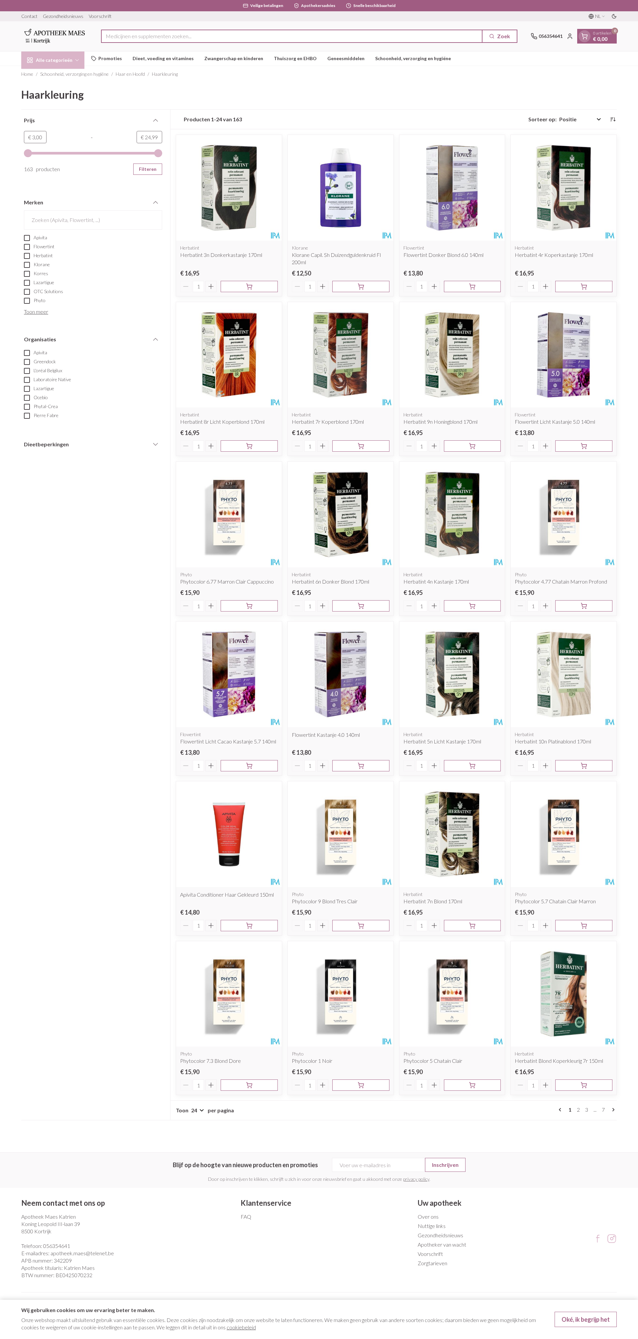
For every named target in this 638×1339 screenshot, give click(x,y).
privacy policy (416, 1179)
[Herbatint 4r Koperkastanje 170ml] (563, 188)
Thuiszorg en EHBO (295, 58)
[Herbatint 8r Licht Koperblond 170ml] (229, 355)
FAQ (246, 1216)
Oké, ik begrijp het (586, 1319)
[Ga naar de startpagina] (54, 36)
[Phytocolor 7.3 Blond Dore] (229, 994)
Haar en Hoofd (130, 74)
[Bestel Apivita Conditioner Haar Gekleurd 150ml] (249, 925)
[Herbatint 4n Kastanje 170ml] (452, 514)
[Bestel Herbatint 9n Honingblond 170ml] (472, 446)
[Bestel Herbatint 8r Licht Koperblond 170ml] (249, 446)
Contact (29, 16)
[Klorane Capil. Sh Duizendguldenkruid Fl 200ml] (340, 188)
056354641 (56, 1246)
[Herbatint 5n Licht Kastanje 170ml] (452, 674)
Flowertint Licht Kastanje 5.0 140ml (555, 421)
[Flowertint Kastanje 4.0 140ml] (340, 674)
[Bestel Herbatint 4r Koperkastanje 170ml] (583, 286)
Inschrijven (445, 1165)
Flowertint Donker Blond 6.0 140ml (443, 255)
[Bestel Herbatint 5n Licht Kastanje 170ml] (472, 765)
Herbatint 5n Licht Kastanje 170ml (442, 741)
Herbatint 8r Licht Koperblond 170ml (222, 421)
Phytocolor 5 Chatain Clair (432, 1061)
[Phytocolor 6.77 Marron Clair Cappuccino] (229, 514)
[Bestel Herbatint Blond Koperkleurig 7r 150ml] (583, 1085)
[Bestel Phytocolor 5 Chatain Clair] (472, 1085)
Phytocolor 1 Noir (312, 1061)
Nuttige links (432, 1226)
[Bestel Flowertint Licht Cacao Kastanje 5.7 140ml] (249, 765)
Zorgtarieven (432, 1263)
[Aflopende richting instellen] (613, 119)
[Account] (570, 36)
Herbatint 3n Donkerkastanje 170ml (221, 255)
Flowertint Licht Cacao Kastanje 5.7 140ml (228, 741)
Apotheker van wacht (442, 1244)
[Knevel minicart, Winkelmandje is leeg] (584, 36)
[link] (561, 1110)
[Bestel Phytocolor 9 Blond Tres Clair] (360, 925)
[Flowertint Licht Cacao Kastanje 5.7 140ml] (229, 674)
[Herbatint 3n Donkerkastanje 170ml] (229, 188)
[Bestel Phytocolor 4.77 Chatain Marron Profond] (583, 606)
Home (27, 74)
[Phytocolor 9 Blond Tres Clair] (340, 834)
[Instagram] (612, 1239)
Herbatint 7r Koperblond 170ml (328, 421)
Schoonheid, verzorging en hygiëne (413, 58)
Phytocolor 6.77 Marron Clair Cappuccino (227, 581)
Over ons (428, 1216)
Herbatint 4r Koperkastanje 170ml (554, 255)
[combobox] (291, 36)
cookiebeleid (241, 1327)
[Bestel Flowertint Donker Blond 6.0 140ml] (472, 286)
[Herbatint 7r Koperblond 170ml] (340, 355)
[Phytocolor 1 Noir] (340, 994)
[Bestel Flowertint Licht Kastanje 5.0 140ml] (583, 446)
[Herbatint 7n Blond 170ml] (452, 834)
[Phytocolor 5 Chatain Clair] (452, 994)
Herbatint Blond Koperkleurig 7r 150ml (559, 1061)
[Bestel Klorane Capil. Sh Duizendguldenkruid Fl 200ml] (360, 286)
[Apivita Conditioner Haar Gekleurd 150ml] (229, 834)
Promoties (110, 58)
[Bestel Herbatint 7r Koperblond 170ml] (360, 446)
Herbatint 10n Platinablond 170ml (553, 741)
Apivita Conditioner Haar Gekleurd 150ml (227, 894)
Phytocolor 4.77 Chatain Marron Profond (561, 581)
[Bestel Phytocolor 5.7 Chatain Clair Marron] (583, 925)
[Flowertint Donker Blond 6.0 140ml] (452, 188)
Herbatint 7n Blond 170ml (432, 901)
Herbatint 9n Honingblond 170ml (440, 421)
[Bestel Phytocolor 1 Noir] (360, 1085)
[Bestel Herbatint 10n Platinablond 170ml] (583, 765)
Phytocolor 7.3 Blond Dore (210, 1061)
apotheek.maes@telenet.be (82, 1253)
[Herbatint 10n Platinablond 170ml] (563, 674)
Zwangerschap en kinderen (233, 58)
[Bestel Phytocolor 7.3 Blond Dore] (249, 1085)
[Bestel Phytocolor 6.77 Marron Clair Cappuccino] (249, 606)
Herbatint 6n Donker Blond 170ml (330, 581)
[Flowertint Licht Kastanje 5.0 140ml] (563, 355)
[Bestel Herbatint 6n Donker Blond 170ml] (360, 606)
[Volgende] (612, 1110)
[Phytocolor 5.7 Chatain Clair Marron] (563, 834)
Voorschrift (100, 16)
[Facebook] (598, 1239)
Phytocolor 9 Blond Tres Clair (325, 901)
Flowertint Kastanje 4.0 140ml (326, 734)
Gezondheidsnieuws (63, 16)
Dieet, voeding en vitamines (163, 58)
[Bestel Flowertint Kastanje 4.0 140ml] (360, 765)
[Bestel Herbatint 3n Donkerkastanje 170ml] (249, 286)
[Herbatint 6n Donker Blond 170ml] (340, 514)
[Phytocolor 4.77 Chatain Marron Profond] (563, 514)
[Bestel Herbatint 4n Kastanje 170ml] (472, 606)
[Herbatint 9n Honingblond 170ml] (452, 355)
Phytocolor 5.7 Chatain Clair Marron (555, 901)
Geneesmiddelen (346, 58)
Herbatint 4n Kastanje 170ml (436, 581)
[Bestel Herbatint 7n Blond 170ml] (472, 925)
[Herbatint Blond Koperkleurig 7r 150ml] (563, 994)
